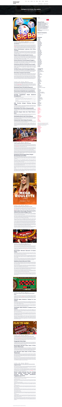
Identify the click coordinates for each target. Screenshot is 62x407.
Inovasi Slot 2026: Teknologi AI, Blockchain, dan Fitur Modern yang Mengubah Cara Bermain (43, 28)
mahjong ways (39, 80)
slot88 (38, 119)
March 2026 (39, 41)
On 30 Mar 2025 (15, 205)
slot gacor (39, 96)
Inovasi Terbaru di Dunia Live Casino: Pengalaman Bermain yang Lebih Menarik (24, 294)
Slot (34, 1)
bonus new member (40, 116)
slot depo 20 (39, 128)
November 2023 (40, 62)
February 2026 (39, 42)
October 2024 (39, 53)
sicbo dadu (15, 46)
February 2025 (39, 50)
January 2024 (39, 60)
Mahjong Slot (46, 1)
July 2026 (39, 38)
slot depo (39, 93)
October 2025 (39, 44)
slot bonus (39, 91)
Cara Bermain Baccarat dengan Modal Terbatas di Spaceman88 (23, 82)
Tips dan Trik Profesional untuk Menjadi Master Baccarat (22, 244)
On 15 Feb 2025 (15, 335)
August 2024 (39, 55)
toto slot (39, 104)
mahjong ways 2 (40, 81)
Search (39, 17)
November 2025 (40, 43)
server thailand (39, 131)
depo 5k (39, 75)
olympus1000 (39, 83)
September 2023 (40, 63)
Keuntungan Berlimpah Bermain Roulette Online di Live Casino (23, 206)
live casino (23, 142)
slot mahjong (39, 120)
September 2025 (40, 45)
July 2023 (39, 65)
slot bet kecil (39, 90)
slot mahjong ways (40, 98)
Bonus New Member (40, 70)
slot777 (39, 101)
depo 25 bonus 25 (40, 74)
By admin (19, 142)
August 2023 (39, 64)
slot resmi (39, 112)
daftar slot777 (39, 73)
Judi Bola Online (40, 76)
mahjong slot (39, 129)
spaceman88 (15, 209)
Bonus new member (40, 127)
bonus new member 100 (41, 71)
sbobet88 (39, 85)
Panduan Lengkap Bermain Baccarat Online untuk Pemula (22, 143)
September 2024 (40, 54)
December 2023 (40, 61)
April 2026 (39, 40)
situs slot (39, 118)
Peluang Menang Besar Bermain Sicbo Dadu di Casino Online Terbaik (24, 336)
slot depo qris (39, 126)
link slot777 (39, 77)
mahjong (38, 113)
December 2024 (40, 52)
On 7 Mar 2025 (15, 243)
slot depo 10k (39, 94)
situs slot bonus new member (41, 87)
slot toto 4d (39, 111)
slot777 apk (39, 132)
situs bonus (39, 86)
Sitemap (37, 1)
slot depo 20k (39, 95)
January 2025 (39, 51)
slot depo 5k (39, 107)
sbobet (38, 84)
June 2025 (39, 47)
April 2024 (39, 58)
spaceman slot (39, 121)
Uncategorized (39, 105)
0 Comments (27, 142)
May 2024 (39, 57)
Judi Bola (32, 1)
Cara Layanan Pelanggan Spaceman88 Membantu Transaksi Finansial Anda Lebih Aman (24, 43)
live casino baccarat (19, 84)
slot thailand (39, 100)
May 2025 (39, 48)
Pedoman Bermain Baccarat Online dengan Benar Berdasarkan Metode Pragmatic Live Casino (24, 364)
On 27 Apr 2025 (15, 142)
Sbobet (40, 1)
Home (26, 1)
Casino (28, 1)
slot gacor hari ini (40, 97)
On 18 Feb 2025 (15, 292)
